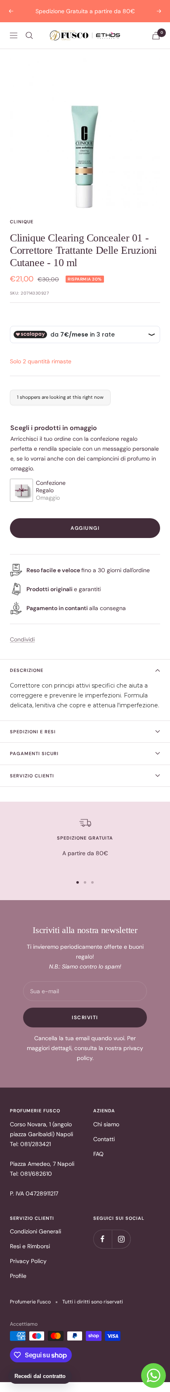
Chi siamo (106, 1124)
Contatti (104, 1139)
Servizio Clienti (32, 776)
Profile (18, 1276)
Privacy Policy (28, 1261)
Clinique (21, 222)
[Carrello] (156, 36)
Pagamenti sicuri (34, 753)
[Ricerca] (29, 35)
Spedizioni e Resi (33, 732)
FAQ (98, 1154)
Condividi (22, 639)
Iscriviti (85, 1017)
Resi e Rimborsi (30, 1246)
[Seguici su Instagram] (121, 1239)
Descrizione (26, 670)
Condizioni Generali (35, 1231)
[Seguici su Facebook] (102, 1239)
